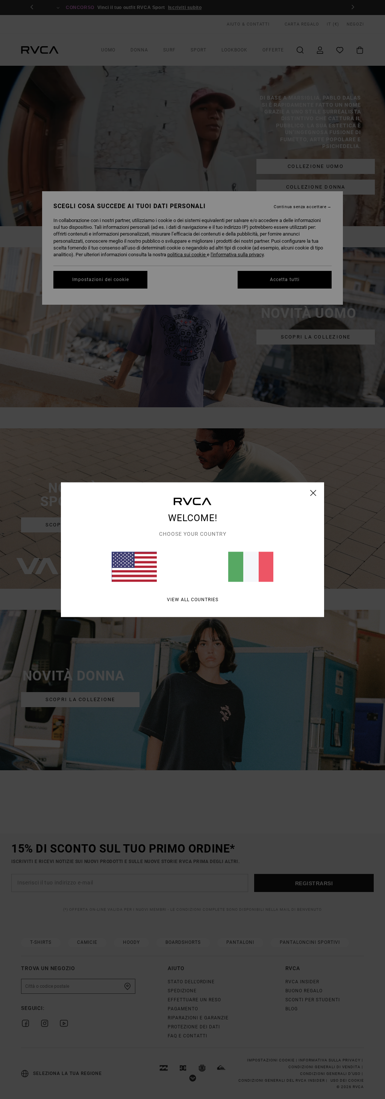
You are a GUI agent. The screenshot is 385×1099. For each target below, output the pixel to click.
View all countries (192, 599)
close (313, 493)
